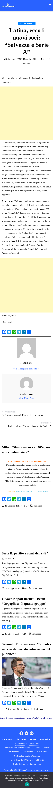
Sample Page (35, 764)
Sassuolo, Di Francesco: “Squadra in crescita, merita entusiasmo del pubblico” (26, 649)
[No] (50, 780)
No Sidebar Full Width (20, 760)
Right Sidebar (19, 764)
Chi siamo (20, 743)
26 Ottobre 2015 (12, 634)
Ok (27, 784)
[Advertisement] (26, 113)
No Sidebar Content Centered (27, 756)
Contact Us (34, 743)
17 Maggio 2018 (12, 588)
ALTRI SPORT (26, 23)
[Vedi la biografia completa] (38, 369)
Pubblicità (39, 760)
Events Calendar (41, 747)
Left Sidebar (13, 751)
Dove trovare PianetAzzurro (17, 747)
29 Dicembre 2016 (29, 59)
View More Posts (26, 398)
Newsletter (28, 751)
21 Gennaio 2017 (12, 506)
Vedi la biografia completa (25, 368)
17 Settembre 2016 (13, 709)
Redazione (10, 59)
